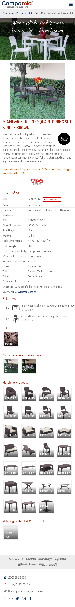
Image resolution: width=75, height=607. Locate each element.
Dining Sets (33, 13)
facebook (30, 599)
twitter (17, 599)
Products (21, 13)
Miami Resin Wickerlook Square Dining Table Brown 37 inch (47, 307)
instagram (24, 599)
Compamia (9, 13)
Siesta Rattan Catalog (24, 291)
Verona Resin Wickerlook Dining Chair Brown (44, 318)
